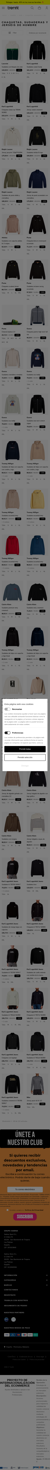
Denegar (25, 766)
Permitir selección (25, 757)
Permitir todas (25, 749)
